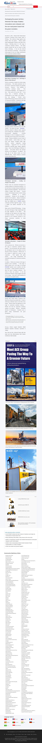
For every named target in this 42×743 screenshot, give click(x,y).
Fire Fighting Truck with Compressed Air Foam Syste (31, 560)
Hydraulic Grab (24, 697)
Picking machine (8, 630)
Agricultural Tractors (25, 621)
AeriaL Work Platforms (10, 583)
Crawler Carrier (8, 588)
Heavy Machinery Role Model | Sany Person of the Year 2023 (19, 537)
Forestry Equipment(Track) (10, 584)
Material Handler (24, 572)
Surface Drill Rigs (9, 646)
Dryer (23, 627)
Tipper (7, 668)
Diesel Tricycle (8, 579)
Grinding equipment (9, 642)
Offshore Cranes (24, 625)
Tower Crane (24, 618)
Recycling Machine (9, 664)
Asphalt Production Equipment (27, 711)
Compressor (8, 660)
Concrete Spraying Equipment (11, 692)
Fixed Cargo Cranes (9, 627)
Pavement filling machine (26, 600)
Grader (23, 667)
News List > (13, 9)
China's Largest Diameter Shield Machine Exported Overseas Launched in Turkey (15, 328)
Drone (7, 614)
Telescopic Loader (9, 689)
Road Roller (24, 648)
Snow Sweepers (8, 589)
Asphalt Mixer (8, 693)
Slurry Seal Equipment (25, 668)
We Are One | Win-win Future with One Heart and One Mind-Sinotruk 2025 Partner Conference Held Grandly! (15, 334)
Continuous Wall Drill (25, 665)
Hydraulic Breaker (9, 617)
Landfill (23, 581)
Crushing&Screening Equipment (27, 692)
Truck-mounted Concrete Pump (11, 639)
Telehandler (8, 602)
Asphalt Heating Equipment (26, 702)
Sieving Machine (24, 626)
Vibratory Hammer (25, 700)
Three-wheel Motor (9, 577)
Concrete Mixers (8, 677)
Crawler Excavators (25, 614)
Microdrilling (24, 694)
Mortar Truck (8, 673)
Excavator (22, 128)
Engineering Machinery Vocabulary (25, 4)
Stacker (7, 601)
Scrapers (7, 686)
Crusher (23, 623)
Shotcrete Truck (8, 696)
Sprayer (23, 559)
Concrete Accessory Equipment (27, 680)
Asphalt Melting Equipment (26, 705)
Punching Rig (24, 688)
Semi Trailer (8, 596)
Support (7, 598)
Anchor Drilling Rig (9, 672)
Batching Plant (24, 686)
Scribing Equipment (9, 606)
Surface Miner (8, 648)
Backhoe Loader (24, 647)
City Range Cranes (25, 630)
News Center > (7, 9)
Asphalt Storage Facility (10, 713)
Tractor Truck (8, 593)
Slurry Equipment (9, 638)
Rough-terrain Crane (9, 555)
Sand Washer (24, 642)
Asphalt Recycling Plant (26, 706)
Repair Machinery (25, 677)
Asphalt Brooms (24, 709)
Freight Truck (8, 575)
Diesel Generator (9, 652)
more (35, 496)
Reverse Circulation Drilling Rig (27, 693)
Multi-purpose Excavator (10, 629)
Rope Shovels (8, 651)
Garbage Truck (24, 573)
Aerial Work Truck (25, 583)
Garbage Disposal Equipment (11, 613)
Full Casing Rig (8, 675)
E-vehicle (23, 577)
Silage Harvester (9, 634)
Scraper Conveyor (25, 597)
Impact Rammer (24, 684)
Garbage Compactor (9, 563)
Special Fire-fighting (9, 605)
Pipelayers (7, 684)
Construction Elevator (25, 629)
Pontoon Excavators (25, 622)
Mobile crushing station (26, 631)
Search (35, 6)
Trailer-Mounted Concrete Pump (11, 650)
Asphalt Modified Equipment (10, 706)
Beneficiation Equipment (26, 640)
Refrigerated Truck (9, 609)
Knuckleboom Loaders (25, 585)
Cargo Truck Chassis (25, 593)
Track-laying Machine (9, 581)
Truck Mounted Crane (25, 555)
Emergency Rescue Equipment (27, 672)
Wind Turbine (8, 600)
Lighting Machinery (25, 594)
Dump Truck (24, 673)
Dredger (7, 640)
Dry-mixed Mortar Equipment (11, 667)
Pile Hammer (24, 696)
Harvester (7, 267)
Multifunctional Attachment (26, 617)
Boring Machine (8, 635)
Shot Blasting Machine (10, 610)
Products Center (29, 8)
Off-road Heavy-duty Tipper (10, 665)
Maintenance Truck (25, 610)
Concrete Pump (8, 656)
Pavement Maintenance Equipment (28, 685)
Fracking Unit (24, 602)
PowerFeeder (8, 710)
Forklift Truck (8, 571)
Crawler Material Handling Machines (12, 580)
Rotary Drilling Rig (25, 639)
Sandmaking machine (25, 635)
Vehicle (19, 201)
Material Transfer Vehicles (10, 709)
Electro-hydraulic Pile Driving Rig (11, 681)
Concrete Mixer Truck (25, 664)
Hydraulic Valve (8, 558)
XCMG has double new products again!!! (14, 546)
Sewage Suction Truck (25, 592)
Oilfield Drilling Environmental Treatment (13, 568)
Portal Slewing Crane (25, 571)
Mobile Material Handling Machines (28, 579)
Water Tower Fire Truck (10, 562)
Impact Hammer (24, 701)
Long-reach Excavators (10, 626)
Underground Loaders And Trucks (27, 644)
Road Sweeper (24, 563)
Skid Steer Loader (25, 655)
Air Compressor (24, 651)
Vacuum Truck (24, 588)
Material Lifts (8, 594)
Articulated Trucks (25, 605)
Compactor (8, 680)
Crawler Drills (8, 685)
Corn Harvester (8, 631)
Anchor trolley (24, 606)
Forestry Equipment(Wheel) (10, 585)
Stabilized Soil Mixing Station (27, 698)
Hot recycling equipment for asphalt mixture (29, 710)
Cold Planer (24, 689)
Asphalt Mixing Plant (25, 660)
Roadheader (8, 694)
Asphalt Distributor (9, 701)
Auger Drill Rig (8, 669)
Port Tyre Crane (8, 572)
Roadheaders (24, 596)
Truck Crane (8, 618)
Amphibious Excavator (10, 647)
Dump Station (8, 608)
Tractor (7, 573)
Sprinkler (7, 564)
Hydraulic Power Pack (25, 556)
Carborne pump (8, 671)
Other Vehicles (8, 622)
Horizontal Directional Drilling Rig (27, 650)
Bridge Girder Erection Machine (27, 575)
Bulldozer (7, 659)
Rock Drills (7, 621)
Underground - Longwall (26, 652)
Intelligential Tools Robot (26, 656)
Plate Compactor (24, 681)
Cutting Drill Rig (24, 690)
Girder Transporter (25, 576)
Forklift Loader (24, 671)
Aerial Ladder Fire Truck (26, 562)
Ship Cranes (8, 623)
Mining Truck (8, 643)
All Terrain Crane (9, 556)
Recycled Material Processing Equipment (13, 690)
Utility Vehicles (24, 598)
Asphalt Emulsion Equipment (11, 702)
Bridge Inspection (25, 589)
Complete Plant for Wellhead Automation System (30, 568)
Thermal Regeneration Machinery (11, 697)
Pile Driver (23, 659)
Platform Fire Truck (25, 604)
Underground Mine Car (26, 654)
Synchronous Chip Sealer (26, 675)
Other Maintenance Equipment (27, 584)
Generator (23, 663)
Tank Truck (23, 608)
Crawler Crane (8, 619)
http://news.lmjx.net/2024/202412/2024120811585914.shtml (16, 319)
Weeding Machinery (25, 634)
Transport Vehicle (25, 609)
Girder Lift (7, 576)
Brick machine (24, 601)
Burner (7, 688)
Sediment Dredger (25, 619)
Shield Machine (8, 711)
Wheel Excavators (25, 613)
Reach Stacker (8, 560)
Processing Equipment (10, 644)
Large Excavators (9, 567)
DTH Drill (7, 663)
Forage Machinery (9, 559)
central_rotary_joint (25, 558)
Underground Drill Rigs (26, 646)
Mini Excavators (24, 564)
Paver (23, 638)
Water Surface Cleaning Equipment (12, 655)
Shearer (7, 597)
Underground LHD (9, 654)
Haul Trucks (24, 676)
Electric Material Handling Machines (28, 580)
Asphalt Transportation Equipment (12, 705)
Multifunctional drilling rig (10, 700)
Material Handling (25, 643)
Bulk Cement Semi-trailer (26, 669)
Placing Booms (8, 676)
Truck (7, 592)
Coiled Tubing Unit (9, 604)
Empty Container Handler (26, 567)
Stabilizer (7, 698)
